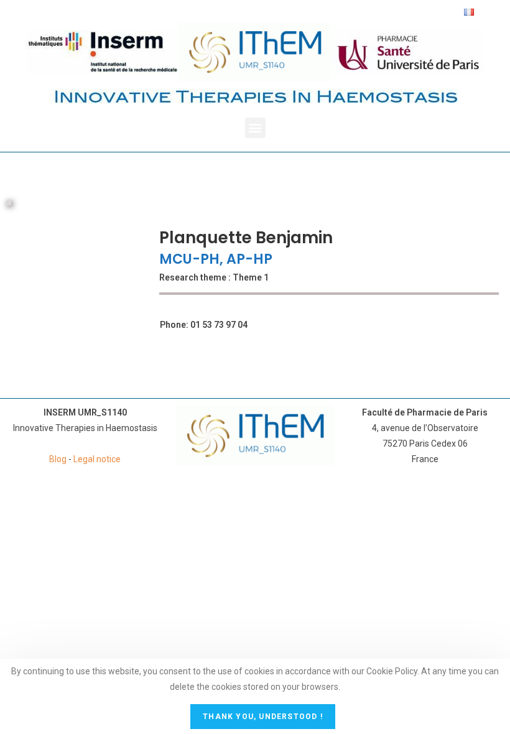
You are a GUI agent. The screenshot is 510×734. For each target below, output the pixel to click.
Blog (58, 459)
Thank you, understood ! (263, 716)
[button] (255, 128)
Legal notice (97, 459)
